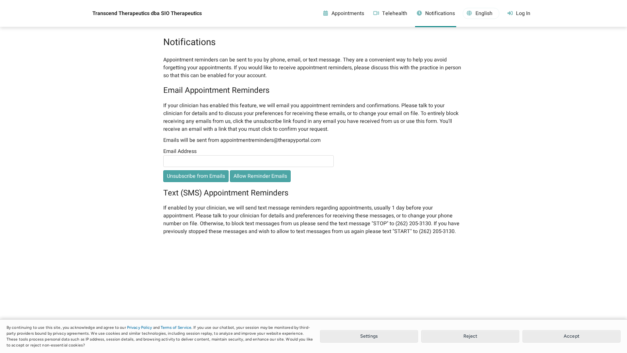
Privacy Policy (139, 327)
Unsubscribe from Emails (196, 176)
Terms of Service (176, 327)
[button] (481, 13)
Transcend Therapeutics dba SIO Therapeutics (147, 13)
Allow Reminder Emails (260, 176)
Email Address (180, 151)
